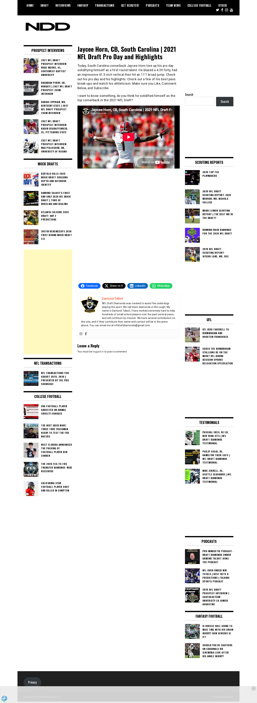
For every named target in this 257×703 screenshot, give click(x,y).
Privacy (32, 682)
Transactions (104, 5)
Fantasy (82, 5)
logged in (98, 351)
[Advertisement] (48, 301)
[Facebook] (85, 334)
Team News (173, 5)
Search (189, 94)
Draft (45, 5)
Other (222, 5)
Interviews (63, 5)
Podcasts (152, 5)
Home (30, 5)
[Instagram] (81, 334)
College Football (199, 5)
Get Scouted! (130, 5)
